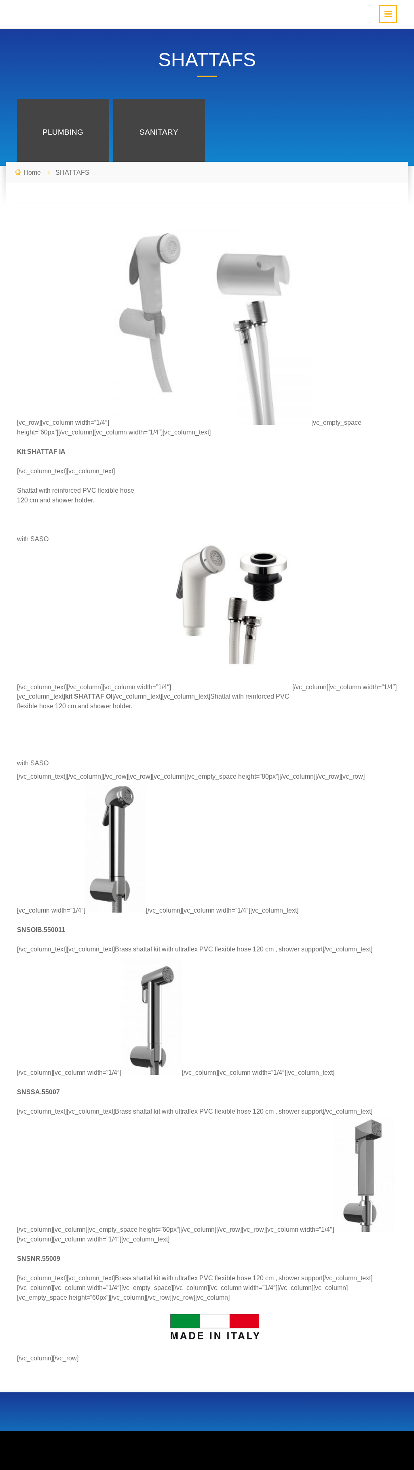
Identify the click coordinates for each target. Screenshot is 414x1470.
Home (32, 172)
